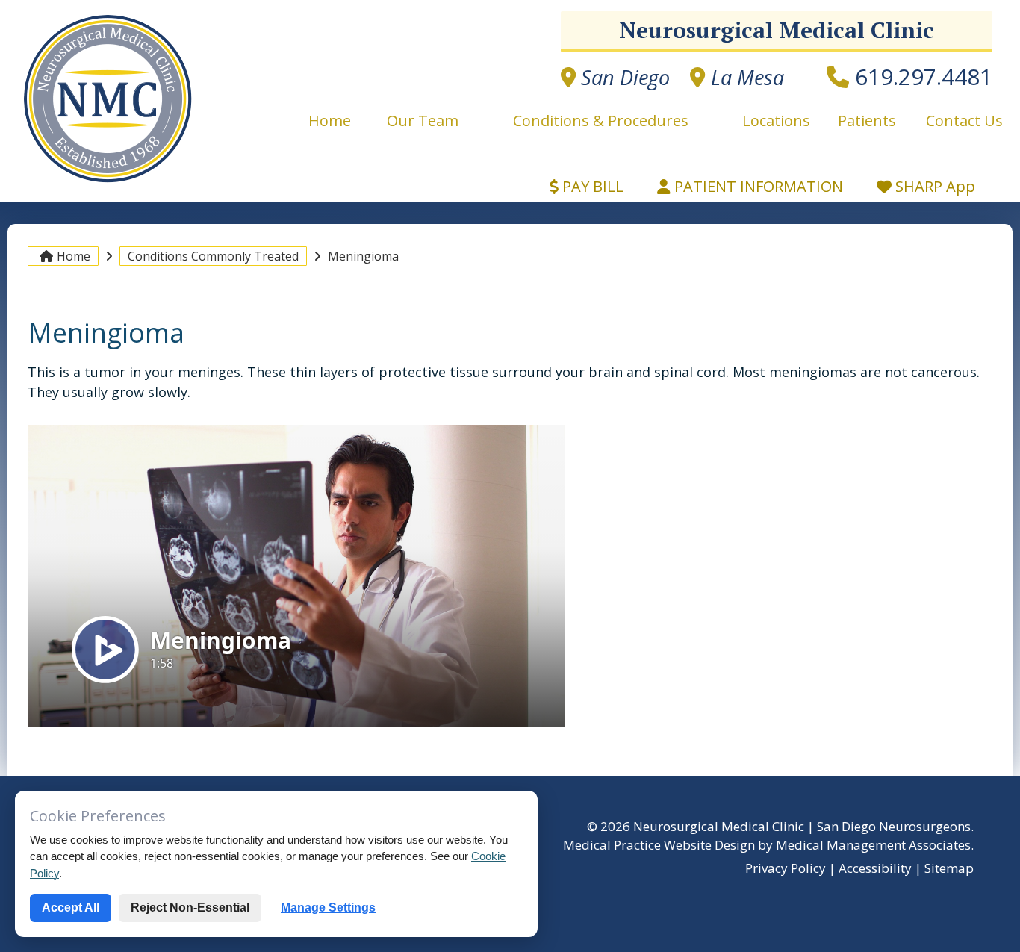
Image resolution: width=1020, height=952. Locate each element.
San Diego (623, 77)
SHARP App (933, 186)
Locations (776, 121)
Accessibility (875, 868)
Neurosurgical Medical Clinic (776, 30)
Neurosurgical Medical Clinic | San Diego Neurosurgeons (802, 826)
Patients (867, 121)
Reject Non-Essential (190, 907)
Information (758, 186)
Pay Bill (591, 186)
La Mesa (744, 77)
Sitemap (949, 868)
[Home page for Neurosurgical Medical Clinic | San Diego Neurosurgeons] (108, 181)
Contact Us (964, 121)
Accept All (70, 907)
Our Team (422, 121)
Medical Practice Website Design (659, 844)
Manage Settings (328, 907)
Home (333, 121)
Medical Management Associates (873, 844)
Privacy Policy (785, 868)
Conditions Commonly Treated (213, 256)
